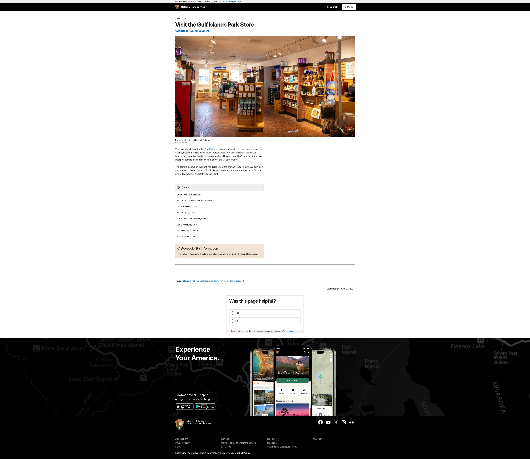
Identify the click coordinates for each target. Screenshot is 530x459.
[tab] (220, 213)
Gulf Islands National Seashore (192, 30)
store (232, 281)
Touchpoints (288, 331)
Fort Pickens (211, 149)
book (226, 281)
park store (214, 281)
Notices (225, 438)
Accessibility (181, 438)
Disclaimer (272, 442)
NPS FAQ (226, 446)
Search (333, 7)
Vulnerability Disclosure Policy (282, 446)
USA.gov (317, 438)
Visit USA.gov (242, 453)
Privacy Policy (182, 442)
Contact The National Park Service (238, 442)
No (237, 320)
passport (240, 281)
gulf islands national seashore (194, 281)
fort (221, 281)
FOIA (178, 446)
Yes (237, 312)
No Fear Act (273, 438)
